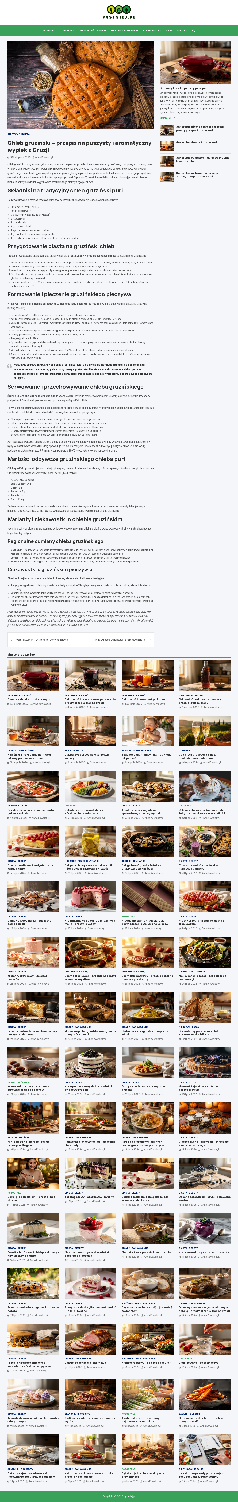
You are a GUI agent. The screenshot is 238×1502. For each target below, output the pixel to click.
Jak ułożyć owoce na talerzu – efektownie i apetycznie (85, 812)
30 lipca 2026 (132, 818)
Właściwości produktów (136, 750)
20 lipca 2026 (132, 1094)
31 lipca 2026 (75, 818)
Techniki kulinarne (133, 861)
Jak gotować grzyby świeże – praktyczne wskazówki (141, 867)
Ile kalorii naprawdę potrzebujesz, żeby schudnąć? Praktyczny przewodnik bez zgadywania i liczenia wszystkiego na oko (204, 1478)
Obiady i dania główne (20, 750)
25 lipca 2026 (75, 983)
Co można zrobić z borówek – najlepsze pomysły (198, 867)
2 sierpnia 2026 (76, 762)
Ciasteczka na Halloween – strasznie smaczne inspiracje (204, 1143)
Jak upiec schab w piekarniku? (85, 1362)
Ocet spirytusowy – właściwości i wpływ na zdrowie (42, 639)
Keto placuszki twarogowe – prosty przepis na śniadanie (89, 1475)
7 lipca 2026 (17, 1481)
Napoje (67, 30)
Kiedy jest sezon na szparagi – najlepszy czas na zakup (142, 1419)
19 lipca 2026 (17, 1149)
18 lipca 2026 (132, 1149)
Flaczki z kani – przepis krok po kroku (147, 1252)
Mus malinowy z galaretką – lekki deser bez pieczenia (87, 1254)
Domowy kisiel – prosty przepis (183, 88)
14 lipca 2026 (132, 1256)
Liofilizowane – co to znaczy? (198, 1362)
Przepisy (49, 30)
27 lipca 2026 (75, 928)
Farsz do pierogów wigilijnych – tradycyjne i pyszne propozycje (143, 1143)
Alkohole (185, 750)
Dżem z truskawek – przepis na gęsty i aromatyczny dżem (90, 977)
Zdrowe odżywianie (91, 30)
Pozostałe (71, 806)
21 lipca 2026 (75, 1094)
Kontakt (182, 30)
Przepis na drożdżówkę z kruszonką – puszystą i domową (32, 1033)
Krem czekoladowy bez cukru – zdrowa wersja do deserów (28, 1088)
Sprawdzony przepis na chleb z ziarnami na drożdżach (200, 1033)
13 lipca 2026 (17, 1315)
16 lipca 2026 (132, 1204)
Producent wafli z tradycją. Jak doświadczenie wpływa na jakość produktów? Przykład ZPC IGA (144, 924)
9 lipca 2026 (17, 1425)
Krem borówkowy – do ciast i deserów (204, 1252)
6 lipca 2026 (131, 1481)
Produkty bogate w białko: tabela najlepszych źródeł (119, 639)
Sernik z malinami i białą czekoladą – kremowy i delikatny (146, 1198)
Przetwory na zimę (19, 695)
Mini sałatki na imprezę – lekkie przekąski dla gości (28, 1143)
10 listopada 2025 (20, 157)
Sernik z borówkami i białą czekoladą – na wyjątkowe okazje (33, 1254)
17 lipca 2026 (17, 1204)
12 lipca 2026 (132, 1315)
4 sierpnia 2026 (76, 707)
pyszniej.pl (129, 1496)
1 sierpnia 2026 (190, 762)
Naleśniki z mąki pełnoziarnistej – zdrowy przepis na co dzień (199, 175)
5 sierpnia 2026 (19, 704)
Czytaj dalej (165, 118)
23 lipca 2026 (75, 1039)
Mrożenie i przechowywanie (82, 861)
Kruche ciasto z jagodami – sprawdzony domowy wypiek (141, 812)
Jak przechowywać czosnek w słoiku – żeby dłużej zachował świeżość (89, 867)
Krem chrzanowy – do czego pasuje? (146, 1362)
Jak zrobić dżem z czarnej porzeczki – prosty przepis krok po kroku (201, 128)
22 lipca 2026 (189, 1039)
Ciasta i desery (131, 806)
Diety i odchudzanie (123, 30)
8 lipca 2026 (131, 1425)
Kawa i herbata (74, 750)
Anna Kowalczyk (44, 157)
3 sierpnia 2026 (190, 707)
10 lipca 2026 (132, 1367)
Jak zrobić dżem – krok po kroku (197, 142)
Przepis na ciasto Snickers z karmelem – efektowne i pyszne (29, 1364)
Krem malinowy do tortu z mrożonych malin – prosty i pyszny (90, 922)
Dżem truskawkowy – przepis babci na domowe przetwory (147, 977)
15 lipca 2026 (17, 1260)
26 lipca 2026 (189, 928)
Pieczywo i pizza (18, 134)
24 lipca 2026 (189, 983)
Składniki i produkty (77, 1414)
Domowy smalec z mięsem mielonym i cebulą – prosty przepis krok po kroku (204, 1309)
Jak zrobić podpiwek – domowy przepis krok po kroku (200, 701)
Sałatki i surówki (18, 1137)
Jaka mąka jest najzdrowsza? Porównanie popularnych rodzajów (31, 1475)
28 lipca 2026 (189, 873)
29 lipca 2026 (75, 873)
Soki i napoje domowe (192, 695)
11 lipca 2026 (17, 1370)
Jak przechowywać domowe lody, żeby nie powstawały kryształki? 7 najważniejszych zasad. (202, 813)
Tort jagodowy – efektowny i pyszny (89, 1197)
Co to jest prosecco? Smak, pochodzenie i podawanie (197, 756)
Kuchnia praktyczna (156, 30)
